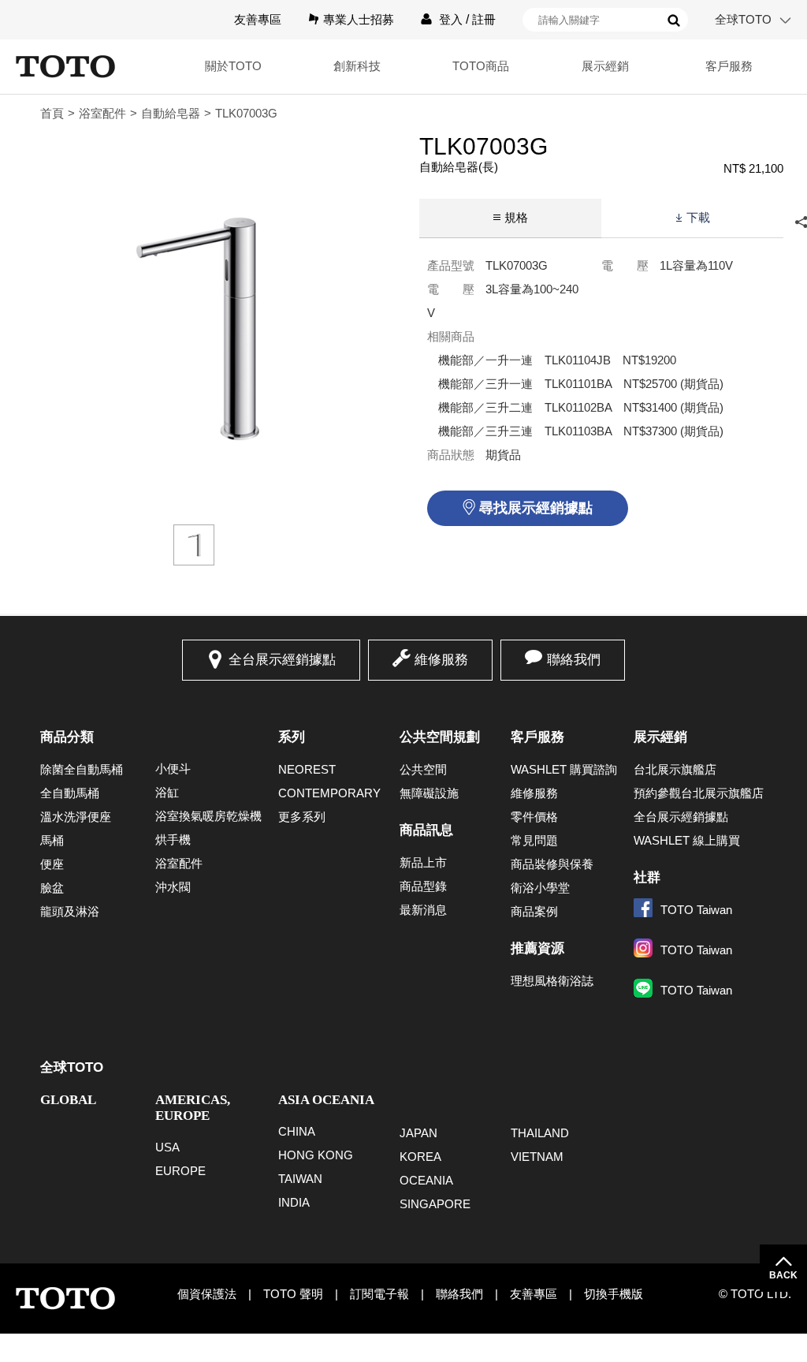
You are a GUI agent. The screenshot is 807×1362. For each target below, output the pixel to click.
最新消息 (423, 909)
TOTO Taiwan (696, 909)
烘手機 (173, 839)
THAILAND (540, 1133)
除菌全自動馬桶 (81, 769)
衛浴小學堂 (540, 887)
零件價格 (534, 816)
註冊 (484, 19)
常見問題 (534, 840)
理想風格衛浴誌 (552, 980)
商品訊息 (426, 830)
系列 (291, 737)
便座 (52, 864)
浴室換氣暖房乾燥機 (208, 816)
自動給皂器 (170, 113)
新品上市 (423, 862)
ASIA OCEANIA (326, 1099)
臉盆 (52, 887)
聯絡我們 (574, 659)
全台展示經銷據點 (282, 659)
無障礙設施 (429, 793)
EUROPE (180, 1170)
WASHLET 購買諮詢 (564, 769)
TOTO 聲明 (293, 1293)
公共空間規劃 (440, 737)
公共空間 (423, 769)
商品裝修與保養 (552, 864)
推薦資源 (537, 948)
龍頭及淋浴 (69, 911)
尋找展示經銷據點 (536, 508)
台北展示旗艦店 (675, 769)
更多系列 (301, 816)
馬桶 (52, 840)
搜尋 (674, 20)
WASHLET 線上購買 (687, 840)
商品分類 (67, 737)
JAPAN (418, 1133)
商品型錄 (423, 886)
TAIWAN (300, 1178)
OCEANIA (426, 1180)
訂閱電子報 (379, 1293)
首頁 (52, 113)
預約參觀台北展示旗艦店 (699, 793)
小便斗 (173, 768)
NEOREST (307, 769)
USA (167, 1147)
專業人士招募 (358, 19)
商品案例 (534, 911)
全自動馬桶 (69, 793)
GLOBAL (68, 1099)
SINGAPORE (435, 1204)
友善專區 (257, 19)
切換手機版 (613, 1293)
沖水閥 (173, 887)
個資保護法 (206, 1293)
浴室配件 (102, 113)
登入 (451, 19)
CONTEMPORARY (329, 793)
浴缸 (167, 792)
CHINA (296, 1131)
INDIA (294, 1202)
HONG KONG (315, 1155)
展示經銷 (660, 737)
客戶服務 (537, 737)
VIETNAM (537, 1156)
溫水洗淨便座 (75, 816)
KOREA (420, 1156)
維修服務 (441, 659)
